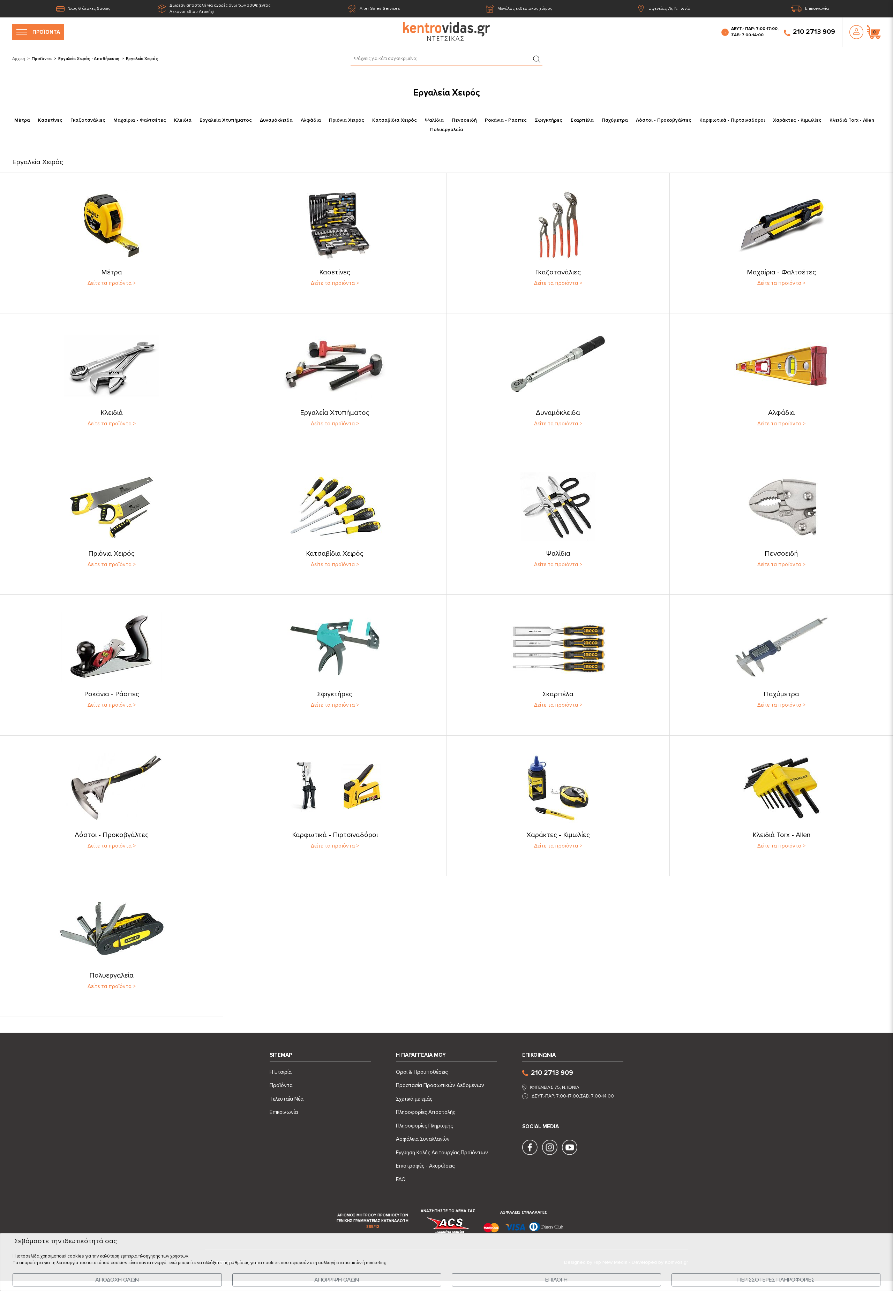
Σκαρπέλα (582, 120)
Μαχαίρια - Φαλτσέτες (139, 120)
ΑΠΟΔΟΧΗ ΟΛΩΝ (117, 1279)
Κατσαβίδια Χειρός (394, 120)
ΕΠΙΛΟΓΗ (556, 1279)
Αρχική (18, 58)
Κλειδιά (183, 120)
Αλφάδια (311, 120)
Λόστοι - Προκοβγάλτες (663, 120)
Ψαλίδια (434, 120)
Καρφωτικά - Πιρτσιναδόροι (732, 120)
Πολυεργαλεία (446, 129)
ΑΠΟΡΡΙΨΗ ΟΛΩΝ (336, 1279)
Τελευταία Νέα (286, 1099)
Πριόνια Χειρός (346, 120)
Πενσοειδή (464, 120)
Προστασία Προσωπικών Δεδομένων (440, 1085)
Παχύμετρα (615, 120)
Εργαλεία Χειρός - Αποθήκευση (88, 58)
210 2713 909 (814, 32)
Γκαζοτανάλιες (87, 120)
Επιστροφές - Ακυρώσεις (425, 1166)
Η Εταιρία (281, 1072)
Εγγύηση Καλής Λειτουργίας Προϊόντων (442, 1152)
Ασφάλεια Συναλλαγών (423, 1139)
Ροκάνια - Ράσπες (506, 120)
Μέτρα (22, 120)
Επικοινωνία (817, 8)
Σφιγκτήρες (548, 120)
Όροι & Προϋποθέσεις (422, 1072)
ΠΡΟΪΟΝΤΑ (46, 32)
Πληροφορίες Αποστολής (425, 1112)
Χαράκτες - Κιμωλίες (797, 120)
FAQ (401, 1179)
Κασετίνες (50, 120)
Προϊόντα (42, 58)
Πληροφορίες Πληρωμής (424, 1126)
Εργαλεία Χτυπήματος (226, 120)
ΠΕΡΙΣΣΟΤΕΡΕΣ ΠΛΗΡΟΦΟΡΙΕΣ (776, 1279)
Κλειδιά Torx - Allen (852, 120)
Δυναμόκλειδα (276, 120)
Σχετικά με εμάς (414, 1099)
